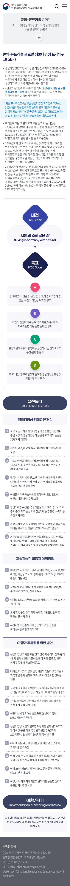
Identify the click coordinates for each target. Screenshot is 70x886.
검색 (56, 6)
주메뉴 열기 (64, 6)
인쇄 (39, 37)
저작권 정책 (9, 846)
